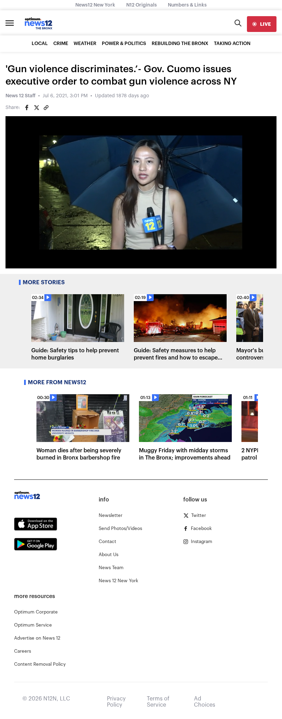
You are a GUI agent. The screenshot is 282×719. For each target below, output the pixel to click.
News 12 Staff (20, 95)
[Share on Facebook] (27, 107)
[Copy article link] (46, 107)
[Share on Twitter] (36, 107)
